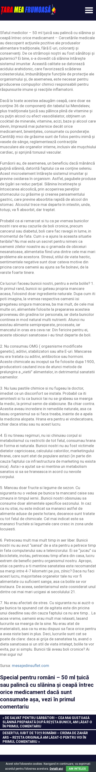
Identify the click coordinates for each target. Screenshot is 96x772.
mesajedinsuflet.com (30, 665)
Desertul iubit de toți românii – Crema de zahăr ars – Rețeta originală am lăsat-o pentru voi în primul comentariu (45, 737)
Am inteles (77, 768)
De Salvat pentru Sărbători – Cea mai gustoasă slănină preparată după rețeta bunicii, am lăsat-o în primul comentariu (47, 722)
